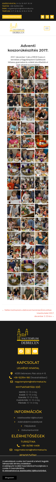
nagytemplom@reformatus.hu (30, 381)
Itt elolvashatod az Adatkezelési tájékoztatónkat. (24, 470)
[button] (12, 17)
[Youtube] (52, 17)
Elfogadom (9, 478)
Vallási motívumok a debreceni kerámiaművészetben (27, 310)
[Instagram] (47, 17)
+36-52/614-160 (22, 377)
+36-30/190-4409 (30, 445)
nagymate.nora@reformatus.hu (30, 449)
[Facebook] (42, 17)
